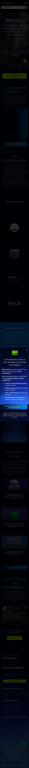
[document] (14, 384)
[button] (26, 349)
